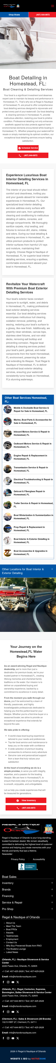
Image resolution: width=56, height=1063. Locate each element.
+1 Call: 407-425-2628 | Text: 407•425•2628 (23, 971)
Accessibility (39, 859)
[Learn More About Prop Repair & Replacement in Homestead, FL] (28, 529)
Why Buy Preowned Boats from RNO (24, 945)
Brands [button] (6, 889)
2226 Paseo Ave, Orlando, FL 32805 (19, 965)
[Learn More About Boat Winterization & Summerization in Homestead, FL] (28, 517)
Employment (12, 939)
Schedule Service (29, 147)
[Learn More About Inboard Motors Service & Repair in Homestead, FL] (28, 433)
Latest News (12, 952)
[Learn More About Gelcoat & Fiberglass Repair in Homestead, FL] (28, 493)
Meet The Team (13, 926)
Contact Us (11, 942)
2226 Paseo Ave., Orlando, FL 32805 (20, 995)
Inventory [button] (7, 883)
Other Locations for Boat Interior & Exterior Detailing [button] (23, 571)
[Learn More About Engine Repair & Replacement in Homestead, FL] (28, 457)
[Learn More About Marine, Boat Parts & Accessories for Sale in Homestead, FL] (28, 421)
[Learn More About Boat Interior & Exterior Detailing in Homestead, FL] (28, 541)
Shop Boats (14, 14)
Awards (9, 932)
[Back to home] (11, 6)
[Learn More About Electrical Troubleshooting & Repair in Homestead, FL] (28, 481)
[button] (52, 6)
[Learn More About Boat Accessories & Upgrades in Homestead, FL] (28, 552)
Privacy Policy (18, 859)
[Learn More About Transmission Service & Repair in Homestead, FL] (28, 469)
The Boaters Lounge (16, 948)
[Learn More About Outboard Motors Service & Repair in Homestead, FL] (28, 445)
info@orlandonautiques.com (22, 976)
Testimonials (12, 935)
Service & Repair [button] (12, 902)
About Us (10, 922)
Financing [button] (8, 896)
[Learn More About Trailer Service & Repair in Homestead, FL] (28, 505)
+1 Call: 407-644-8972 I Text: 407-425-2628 (23, 1000)
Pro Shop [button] (7, 909)
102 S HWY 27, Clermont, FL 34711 (19, 1022)
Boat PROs (11, 929)
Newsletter (7, 853)
